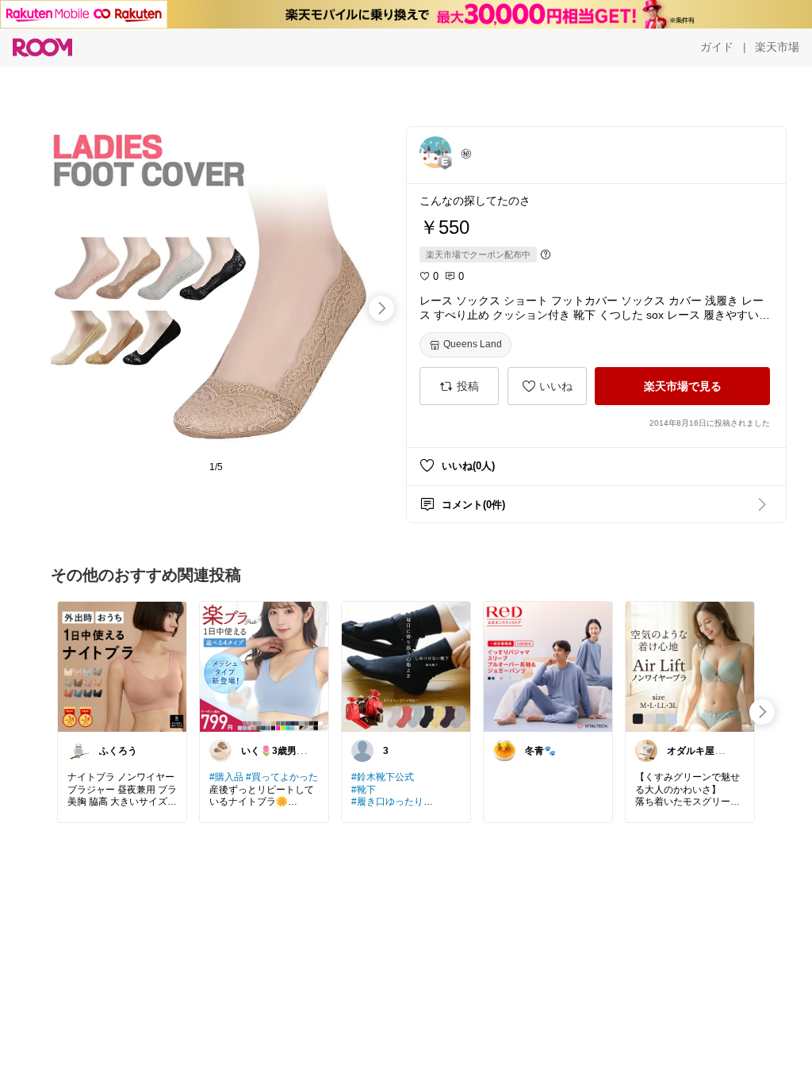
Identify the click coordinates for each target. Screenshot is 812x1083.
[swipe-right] (381, 308)
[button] (435, 152)
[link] (122, 666)
